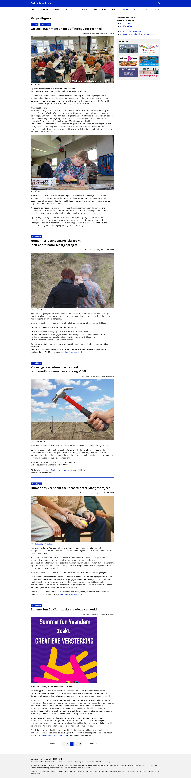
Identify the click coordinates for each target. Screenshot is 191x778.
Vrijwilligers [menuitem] (128, 10)
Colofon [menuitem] (144, 10)
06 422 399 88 (126, 23)
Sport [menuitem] (56, 10)
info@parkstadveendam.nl (132, 31)
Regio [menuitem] (74, 10)
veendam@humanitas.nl (71, 352)
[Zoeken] (159, 3)
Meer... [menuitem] (157, 10)
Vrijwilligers (45, 25)
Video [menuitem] (114, 10)
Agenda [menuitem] (86, 10)
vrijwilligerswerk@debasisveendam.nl (52, 470)
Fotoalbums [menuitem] (100, 10)
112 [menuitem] (65, 10)
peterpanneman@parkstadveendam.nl (137, 34)
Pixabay (50, 543)
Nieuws (35, 25)
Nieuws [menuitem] (44, 10)
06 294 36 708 (126, 26)
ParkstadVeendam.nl (41, 3)
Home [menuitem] (33, 10)
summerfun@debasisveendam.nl (52, 735)
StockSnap (39, 543)
